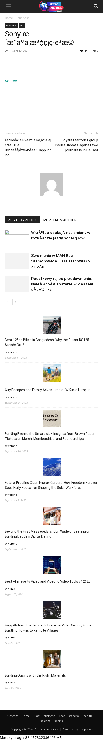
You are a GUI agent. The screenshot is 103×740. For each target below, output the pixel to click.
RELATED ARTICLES (23, 220)
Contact (12, 716)
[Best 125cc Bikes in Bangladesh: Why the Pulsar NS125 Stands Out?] (52, 325)
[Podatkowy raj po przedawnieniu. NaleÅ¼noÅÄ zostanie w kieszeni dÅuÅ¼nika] (17, 284)
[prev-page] (8, 302)
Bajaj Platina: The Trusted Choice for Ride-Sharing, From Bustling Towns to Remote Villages (48, 627)
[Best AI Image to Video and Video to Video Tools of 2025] (52, 565)
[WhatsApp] (42, 61)
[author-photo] (51, 196)
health (87, 716)
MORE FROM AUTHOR (60, 220)
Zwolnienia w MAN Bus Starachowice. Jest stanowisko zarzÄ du (60, 261)
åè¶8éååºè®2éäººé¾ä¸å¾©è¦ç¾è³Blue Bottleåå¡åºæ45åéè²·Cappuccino (28, 147)
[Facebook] (9, 61)
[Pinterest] (31, 61)
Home (9, 18)
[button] (8, 6)
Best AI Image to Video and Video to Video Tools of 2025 (48, 581)
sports (58, 721)
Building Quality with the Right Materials (35, 675)
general (74, 716)
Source (11, 81)
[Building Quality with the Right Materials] (52, 659)
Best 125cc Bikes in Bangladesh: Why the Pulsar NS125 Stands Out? (47, 342)
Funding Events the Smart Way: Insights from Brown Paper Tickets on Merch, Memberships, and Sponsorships (50, 436)
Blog (37, 716)
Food (62, 716)
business (23, 18)
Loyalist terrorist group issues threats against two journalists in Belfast (76, 145)
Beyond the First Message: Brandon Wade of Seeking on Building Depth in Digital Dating (47, 533)
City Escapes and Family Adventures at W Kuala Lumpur (47, 390)
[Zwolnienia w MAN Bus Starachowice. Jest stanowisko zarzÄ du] (17, 261)
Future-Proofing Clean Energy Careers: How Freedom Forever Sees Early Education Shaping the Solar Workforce (51, 485)
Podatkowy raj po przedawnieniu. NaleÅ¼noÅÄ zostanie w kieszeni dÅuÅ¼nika (62, 284)
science (45, 721)
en (21, 25)
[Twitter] (20, 61)
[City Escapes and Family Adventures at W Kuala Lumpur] (52, 374)
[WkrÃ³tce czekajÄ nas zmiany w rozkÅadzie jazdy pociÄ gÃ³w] (17, 238)
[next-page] (15, 302)
